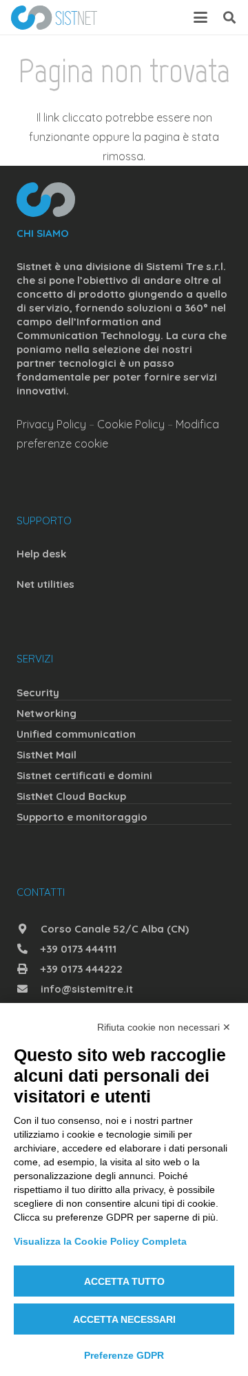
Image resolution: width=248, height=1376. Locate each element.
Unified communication (76, 733)
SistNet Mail (46, 754)
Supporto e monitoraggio (82, 816)
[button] (200, 17)
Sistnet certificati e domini (84, 775)
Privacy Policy (51, 424)
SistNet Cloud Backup (71, 796)
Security (38, 692)
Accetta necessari (124, 1319)
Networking (46, 713)
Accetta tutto (124, 1281)
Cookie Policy (131, 424)
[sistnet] (54, 18)
